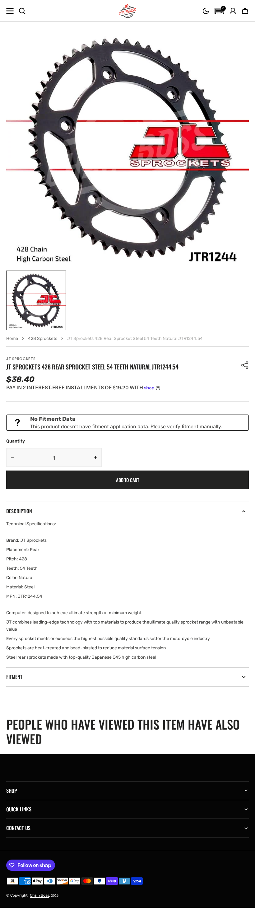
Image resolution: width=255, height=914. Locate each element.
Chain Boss (39, 895)
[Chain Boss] (127, 11)
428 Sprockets (42, 338)
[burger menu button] (10, 11)
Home (12, 338)
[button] (206, 11)
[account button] (233, 11)
